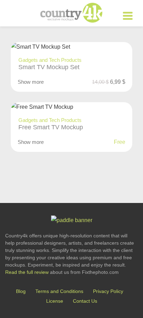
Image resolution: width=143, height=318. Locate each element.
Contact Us (85, 301)
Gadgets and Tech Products (50, 60)
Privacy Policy (108, 291)
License (54, 301)
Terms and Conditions (59, 291)
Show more (31, 82)
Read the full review (27, 272)
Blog (21, 291)
